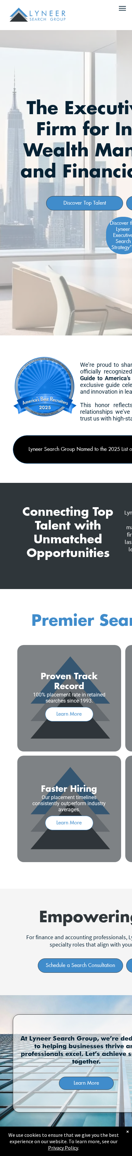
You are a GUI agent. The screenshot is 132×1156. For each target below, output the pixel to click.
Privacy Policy (63, 1147)
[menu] (122, 8)
